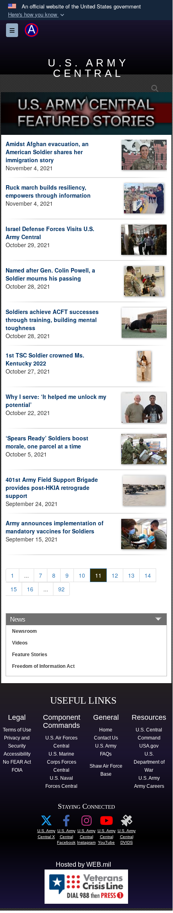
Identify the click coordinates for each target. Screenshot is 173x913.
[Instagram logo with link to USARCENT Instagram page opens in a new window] (86, 822)
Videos (20, 643)
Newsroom (24, 631)
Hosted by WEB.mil (83, 864)
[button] (37, 14)
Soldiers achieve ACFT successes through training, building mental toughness (52, 320)
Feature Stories (29, 654)
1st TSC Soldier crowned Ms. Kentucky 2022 (45, 359)
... (26, 575)
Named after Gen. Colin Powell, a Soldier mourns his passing (50, 274)
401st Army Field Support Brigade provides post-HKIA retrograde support (52, 487)
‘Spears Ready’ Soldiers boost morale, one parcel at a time (47, 442)
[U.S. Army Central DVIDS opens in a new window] (126, 822)
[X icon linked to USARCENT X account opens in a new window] (46, 822)
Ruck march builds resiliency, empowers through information (48, 191)
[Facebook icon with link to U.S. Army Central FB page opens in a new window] (66, 822)
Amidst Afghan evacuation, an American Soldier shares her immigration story (47, 152)
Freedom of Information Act (43, 666)
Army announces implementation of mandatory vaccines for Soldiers (55, 527)
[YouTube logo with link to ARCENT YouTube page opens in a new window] (106, 822)
